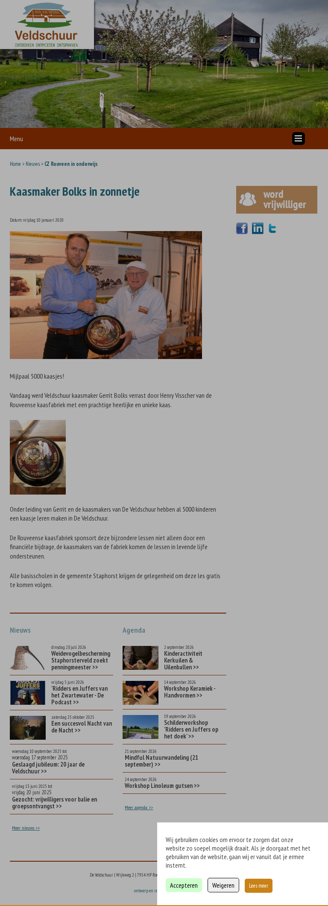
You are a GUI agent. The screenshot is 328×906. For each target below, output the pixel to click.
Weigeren (223, 885)
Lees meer (258, 885)
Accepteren (184, 885)
